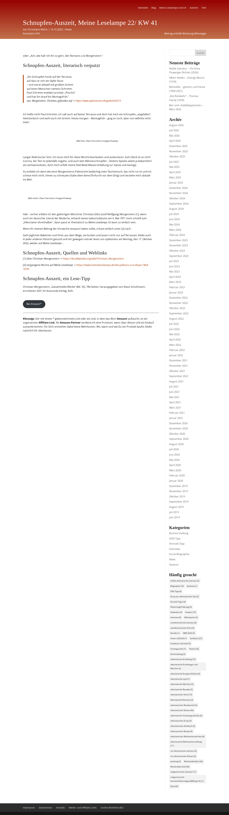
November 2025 (178, 151)
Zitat (174, 786)
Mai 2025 (174, 167)
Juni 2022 (174, 329)
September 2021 (178, 376)
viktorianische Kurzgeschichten (185, 673)
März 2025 (175, 177)
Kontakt (60, 807)
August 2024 (176, 208)
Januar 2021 (176, 418)
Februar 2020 (177, 475)
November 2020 (178, 428)
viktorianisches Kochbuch (182, 726)
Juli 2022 (174, 324)
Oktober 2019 (177, 496)
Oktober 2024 (177, 198)
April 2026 (175, 140)
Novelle (175, 633)
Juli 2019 (174, 512)
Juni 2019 (174, 517)
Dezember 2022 (178, 297)
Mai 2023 (174, 271)
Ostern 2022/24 (178, 638)
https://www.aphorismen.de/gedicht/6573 (98, 100)
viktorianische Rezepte (181, 689)
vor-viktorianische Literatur (183, 751)
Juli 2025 (174, 161)
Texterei (173, 564)
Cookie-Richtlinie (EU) (112, 807)
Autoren (194, 8)
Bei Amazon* (34, 304)
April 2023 (175, 277)
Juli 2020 (174, 449)
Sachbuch (196, 638)
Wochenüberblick (193, 761)
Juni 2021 (174, 392)
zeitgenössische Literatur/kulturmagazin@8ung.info (187, 779)
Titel (204, 8)
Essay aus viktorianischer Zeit (184, 596)
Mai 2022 (174, 334)
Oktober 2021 (177, 371)
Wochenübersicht (179, 766)
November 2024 (178, 193)
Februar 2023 (177, 287)
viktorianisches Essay (181, 720)
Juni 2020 (174, 454)
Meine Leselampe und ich (172, 8)
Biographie (177, 586)
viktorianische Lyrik (180, 679)
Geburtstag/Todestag (181, 607)
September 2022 (178, 313)
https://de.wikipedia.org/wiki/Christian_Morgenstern (93, 258)
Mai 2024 (174, 224)
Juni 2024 (174, 219)
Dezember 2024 (178, 188)
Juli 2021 (174, 386)
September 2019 (178, 501)
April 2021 (175, 402)
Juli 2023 (174, 261)
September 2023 (178, 256)
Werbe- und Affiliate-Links (83, 807)
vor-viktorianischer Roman (183, 756)
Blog (153, 8)
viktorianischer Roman (182, 710)
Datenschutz (45, 807)
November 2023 (178, 245)
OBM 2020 (189, 633)
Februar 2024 (177, 235)
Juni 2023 (174, 266)
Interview (174, 549)
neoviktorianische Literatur (183, 622)
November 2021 (178, 365)
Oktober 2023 (177, 250)
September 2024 (178, 203)
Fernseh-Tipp (177, 543)
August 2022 (176, 318)
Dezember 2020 (178, 423)
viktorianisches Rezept (181, 731)
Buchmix (192, 586)
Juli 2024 (174, 214)
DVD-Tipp (174, 538)
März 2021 (175, 407)
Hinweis (190, 612)
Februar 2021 (177, 412)
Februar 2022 (177, 350)
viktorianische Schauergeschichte (186, 715)
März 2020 (175, 470)
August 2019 (176, 507)
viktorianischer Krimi (181, 694)
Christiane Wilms (38, 29)
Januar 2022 (176, 355)
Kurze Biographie (179, 554)
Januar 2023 (176, 292)
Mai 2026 (174, 135)
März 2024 (175, 230)
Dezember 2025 (178, 146)
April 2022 (175, 339)
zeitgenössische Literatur (183, 771)
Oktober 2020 (177, 433)
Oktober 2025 (177, 156)
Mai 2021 (174, 397)
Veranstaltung (177, 654)
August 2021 (176, 381)
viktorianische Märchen (181, 684)
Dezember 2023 (178, 240)
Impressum (29, 807)
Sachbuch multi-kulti (180, 643)
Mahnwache (191, 617)
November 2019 (178, 491)
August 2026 (176, 125)
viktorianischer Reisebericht (183, 705)
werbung (175, 761)
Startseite (143, 8)
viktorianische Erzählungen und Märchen (184, 666)
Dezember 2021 (178, 360)
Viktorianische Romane (181, 700)
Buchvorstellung (178, 533)
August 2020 (176, 444)
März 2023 (175, 282)
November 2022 (178, 303)
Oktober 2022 (177, 308)
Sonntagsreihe (178, 648)
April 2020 (175, 465)
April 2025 (175, 172)
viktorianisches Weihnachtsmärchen (187, 736)
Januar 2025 (176, 182)
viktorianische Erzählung (183, 659)
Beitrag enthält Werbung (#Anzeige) (185, 33)
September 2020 (178, 439)
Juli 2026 (174, 130)
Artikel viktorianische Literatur (184, 580)
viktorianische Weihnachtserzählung (186, 743)
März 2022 (175, 345)
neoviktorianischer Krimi (182, 628)
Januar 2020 (176, 480)
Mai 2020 (174, 460)
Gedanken (176, 612)
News (68, 29)
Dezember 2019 (178, 486)
